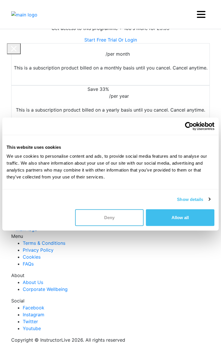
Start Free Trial (100, 40)
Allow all (180, 217)
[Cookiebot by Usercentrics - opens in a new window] (189, 126)
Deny (109, 217)
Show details (190, 199)
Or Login (127, 40)
